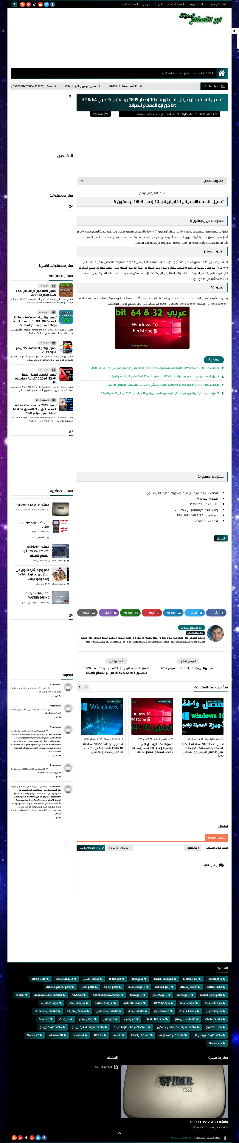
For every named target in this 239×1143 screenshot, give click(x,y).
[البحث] (14, 4)
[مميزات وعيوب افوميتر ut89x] (60, 526)
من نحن (146, 4)
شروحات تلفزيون (104, 1002)
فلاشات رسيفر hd (76, 1011)
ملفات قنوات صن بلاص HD (208, 1035)
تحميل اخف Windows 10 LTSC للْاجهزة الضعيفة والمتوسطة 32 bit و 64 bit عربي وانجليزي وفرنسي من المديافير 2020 (155, 367)
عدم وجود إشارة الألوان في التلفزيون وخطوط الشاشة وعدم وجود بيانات (32, 574)
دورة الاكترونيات (213, 1002)
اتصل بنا (158, 4)
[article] (116, 666)
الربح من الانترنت (64, 978)
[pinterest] (28, 4)
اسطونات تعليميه (163, 978)
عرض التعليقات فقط (118, 848)
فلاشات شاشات (213, 1019)
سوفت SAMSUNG (132, 1002)
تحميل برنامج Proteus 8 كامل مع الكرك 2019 (36, 350)
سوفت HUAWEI (161, 1002)
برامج (187, 73)
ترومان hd (77, 994)
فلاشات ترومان (136, 1011)
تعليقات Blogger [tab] (216, 837)
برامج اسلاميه (162, 986)
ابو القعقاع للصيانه (181, 1138)
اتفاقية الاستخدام (175, 4)
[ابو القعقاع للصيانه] (201, 18)
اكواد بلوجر (115, 978)
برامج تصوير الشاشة (211, 994)
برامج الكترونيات (136, 986)
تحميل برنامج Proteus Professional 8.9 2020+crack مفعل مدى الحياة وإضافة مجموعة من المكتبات (35, 321)
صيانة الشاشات (187, 1011)
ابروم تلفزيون (215, 978)
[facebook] (52, 4)
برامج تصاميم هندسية (58, 986)
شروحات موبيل (214, 1011)
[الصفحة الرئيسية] (222, 73)
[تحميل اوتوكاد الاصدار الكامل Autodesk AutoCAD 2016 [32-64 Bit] (66, 374)
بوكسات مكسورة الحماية (106, 994)
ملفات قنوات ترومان (51, 1027)
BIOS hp (98, 1035)
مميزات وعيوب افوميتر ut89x (118, 86)
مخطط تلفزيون (214, 1027)
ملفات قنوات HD (140, 1035)
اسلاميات (170, 73)
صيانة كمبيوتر (161, 1011)
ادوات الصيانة (190, 978)
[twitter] (46, 4)
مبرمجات (64, 1019)
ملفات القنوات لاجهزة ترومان (88, 1027)
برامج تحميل (87, 986)
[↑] (119, 1133)
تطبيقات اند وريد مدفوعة (48, 994)
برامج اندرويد (111, 986)
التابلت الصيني (91, 978)
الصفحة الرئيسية (218, 4)
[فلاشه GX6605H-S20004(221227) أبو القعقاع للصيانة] (60, 551)
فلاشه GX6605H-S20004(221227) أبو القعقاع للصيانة (60, 86)
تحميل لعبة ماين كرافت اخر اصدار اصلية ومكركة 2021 (36, 292)
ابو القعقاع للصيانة (217, 1127)
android (117, 1035)
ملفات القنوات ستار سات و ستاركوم (176, 1027)
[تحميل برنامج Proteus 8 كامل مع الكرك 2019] (66, 347)
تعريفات (20, 994)
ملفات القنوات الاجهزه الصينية (130, 1027)
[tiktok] (34, 4)
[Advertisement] (79, 38)
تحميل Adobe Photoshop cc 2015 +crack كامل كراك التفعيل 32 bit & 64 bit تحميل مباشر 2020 (35, 409)
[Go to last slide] (86, 687)
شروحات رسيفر (77, 1002)
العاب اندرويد (39, 978)
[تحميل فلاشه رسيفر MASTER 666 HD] (60, 597)
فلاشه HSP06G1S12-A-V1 (160, 86)
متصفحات (44, 1019)
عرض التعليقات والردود (89, 848)
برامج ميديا (136, 994)
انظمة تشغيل (205, 73)
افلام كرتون (137, 978)
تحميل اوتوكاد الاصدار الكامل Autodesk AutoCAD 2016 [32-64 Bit (36, 378)
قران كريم (108, 1019)
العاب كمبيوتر (214, 986)
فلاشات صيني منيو (185, 1019)
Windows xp (215, 1043)
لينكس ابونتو (86, 1019)
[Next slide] (79, 687)
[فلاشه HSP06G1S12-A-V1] (60, 509)
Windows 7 (33, 1035)
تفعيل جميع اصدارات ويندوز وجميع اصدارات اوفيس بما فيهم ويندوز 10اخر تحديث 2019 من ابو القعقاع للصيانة (160, 393)
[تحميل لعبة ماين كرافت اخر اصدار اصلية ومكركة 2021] (66, 290)
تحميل (221, 538)
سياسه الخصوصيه (197, 4)
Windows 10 (143, 114)
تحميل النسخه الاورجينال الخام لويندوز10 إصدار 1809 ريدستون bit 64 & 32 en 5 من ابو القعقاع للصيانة (164, 376)
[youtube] (40, 4)
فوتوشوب (129, 1019)
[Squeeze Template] (225, 1138)
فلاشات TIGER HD (154, 1019)
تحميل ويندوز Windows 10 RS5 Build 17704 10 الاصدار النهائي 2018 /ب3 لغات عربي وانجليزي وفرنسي (163, 384)
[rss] (22, 4)
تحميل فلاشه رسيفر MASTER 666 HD (36, 595)
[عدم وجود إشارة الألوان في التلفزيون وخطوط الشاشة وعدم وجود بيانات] (60, 574)
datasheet (78, 1035)
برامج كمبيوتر (159, 994)
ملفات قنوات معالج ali (171, 1035)
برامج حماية (183, 994)
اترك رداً (55, 696)
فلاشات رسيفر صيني (107, 1011)
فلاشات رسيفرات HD (46, 1011)
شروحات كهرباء (49, 1002)
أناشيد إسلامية (188, 986)
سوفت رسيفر (187, 1002)
